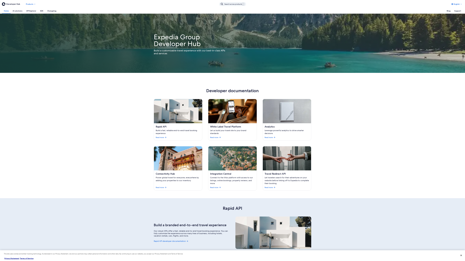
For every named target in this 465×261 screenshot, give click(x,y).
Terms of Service (27, 258)
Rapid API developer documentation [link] (170, 241)
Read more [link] (160, 137)
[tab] (6, 11)
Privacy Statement (11, 258)
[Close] (461, 255)
